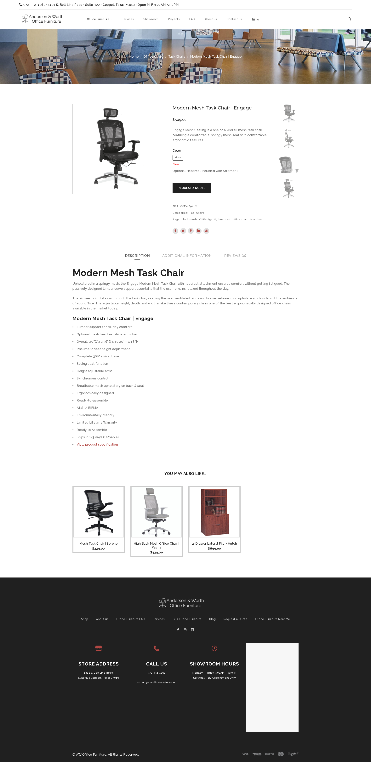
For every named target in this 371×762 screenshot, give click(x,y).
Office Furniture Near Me (272, 619)
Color (177, 150)
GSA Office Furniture (187, 619)
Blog (212, 619)
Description (137, 256)
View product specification (97, 444)
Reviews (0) (235, 256)
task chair (256, 219)
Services (159, 619)
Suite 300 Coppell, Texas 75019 (98, 677)
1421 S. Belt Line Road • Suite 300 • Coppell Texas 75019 (91, 5)
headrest (225, 219)
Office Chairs (154, 56)
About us (102, 619)
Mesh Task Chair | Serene (98, 543)
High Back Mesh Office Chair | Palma (156, 545)
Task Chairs (177, 56)
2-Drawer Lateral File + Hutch (214, 543)
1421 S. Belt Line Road (98, 672)
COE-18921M (207, 219)
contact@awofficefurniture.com (156, 682)
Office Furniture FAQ (130, 619)
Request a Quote (236, 619)
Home (134, 56)
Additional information (187, 256)
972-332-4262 (34, 5)
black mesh (189, 219)
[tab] (137, 255)
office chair (240, 219)
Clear (176, 164)
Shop (84, 619)
